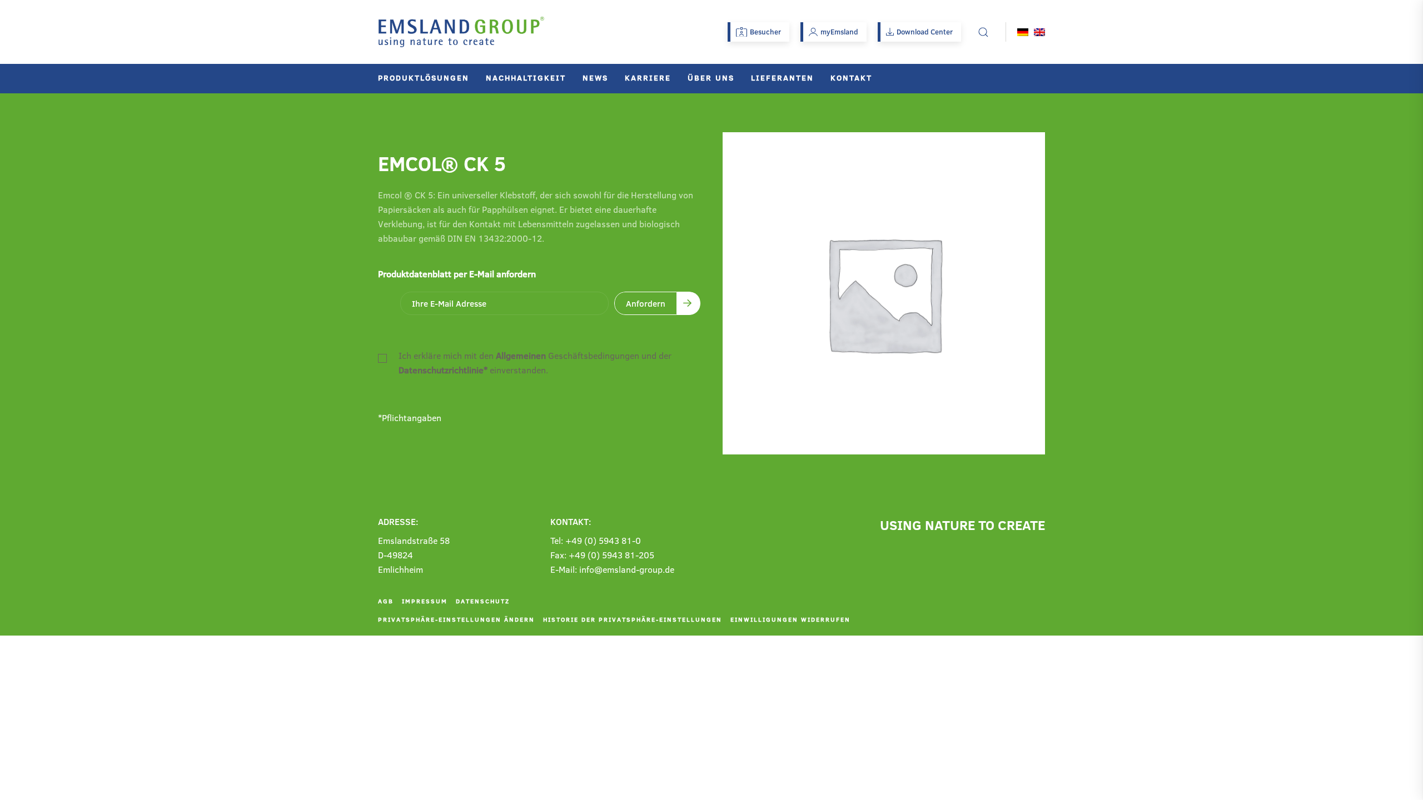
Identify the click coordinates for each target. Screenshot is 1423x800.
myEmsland (839, 32)
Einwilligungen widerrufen (790, 619)
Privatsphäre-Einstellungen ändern (456, 619)
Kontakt (851, 77)
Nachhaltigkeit (526, 77)
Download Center (925, 32)
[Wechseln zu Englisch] (1039, 32)
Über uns (711, 77)
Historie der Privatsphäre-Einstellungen (632, 619)
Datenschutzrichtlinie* (443, 370)
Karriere (648, 77)
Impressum (424, 601)
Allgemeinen (521, 355)
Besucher (765, 32)
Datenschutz (483, 601)
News (595, 77)
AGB (386, 601)
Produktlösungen (423, 77)
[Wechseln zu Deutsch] (1022, 32)
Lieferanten (782, 77)
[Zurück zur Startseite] (461, 32)
